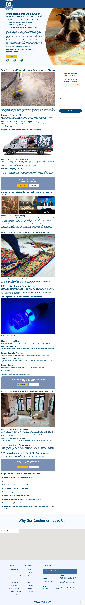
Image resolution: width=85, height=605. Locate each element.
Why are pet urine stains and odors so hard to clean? (17, 481)
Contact (63, 5)
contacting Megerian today (40, 456)
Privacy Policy (31, 591)
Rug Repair (46, 5)
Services (30, 579)
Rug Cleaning (13, 572)
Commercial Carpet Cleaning (17, 594)
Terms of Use (31, 588)
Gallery (29, 575)
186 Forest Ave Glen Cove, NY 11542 (47, 580)
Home (24, 5)
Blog (29, 582)
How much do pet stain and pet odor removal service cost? (18, 477)
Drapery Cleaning (14, 582)
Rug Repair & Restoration (16, 575)
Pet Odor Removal (15, 588)
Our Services (37, 5)
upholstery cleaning (32, 165)
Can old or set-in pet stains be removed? (14, 492)
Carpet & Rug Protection (16, 591)
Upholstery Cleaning (15, 579)
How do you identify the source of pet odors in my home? (18, 503)
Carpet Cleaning (14, 569)
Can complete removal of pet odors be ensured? (16, 488)
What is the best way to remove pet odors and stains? (17, 484)
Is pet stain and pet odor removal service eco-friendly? (17, 495)
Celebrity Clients (32, 572)
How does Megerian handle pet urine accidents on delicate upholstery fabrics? (23, 499)
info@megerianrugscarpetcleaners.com (51, 587)
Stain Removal (14, 585)
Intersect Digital (45, 602)
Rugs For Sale (55, 5)
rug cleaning (14, 280)
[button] (28, 477)
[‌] (76, 587)
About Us (30, 569)
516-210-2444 (48, 572)
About (29, 5)
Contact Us (30, 585)
